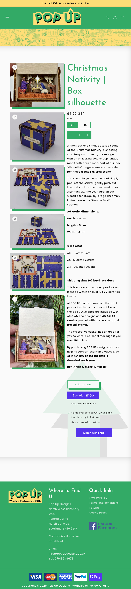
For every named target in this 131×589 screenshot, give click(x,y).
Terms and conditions (104, 502)
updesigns (70, 554)
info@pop (56, 554)
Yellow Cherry (99, 586)
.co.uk (81, 554)
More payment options (83, 403)
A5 (85, 125)
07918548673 (64, 559)
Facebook (103, 530)
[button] (7, 17)
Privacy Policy (98, 498)
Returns (94, 507)
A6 (72, 125)
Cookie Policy (98, 512)
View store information (85, 422)
